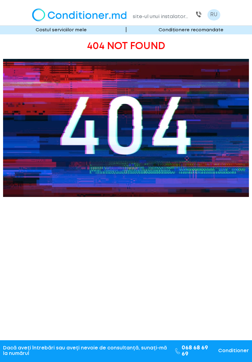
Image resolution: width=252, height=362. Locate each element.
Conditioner (233, 351)
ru (214, 15)
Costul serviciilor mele (61, 30)
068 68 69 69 (198, 15)
